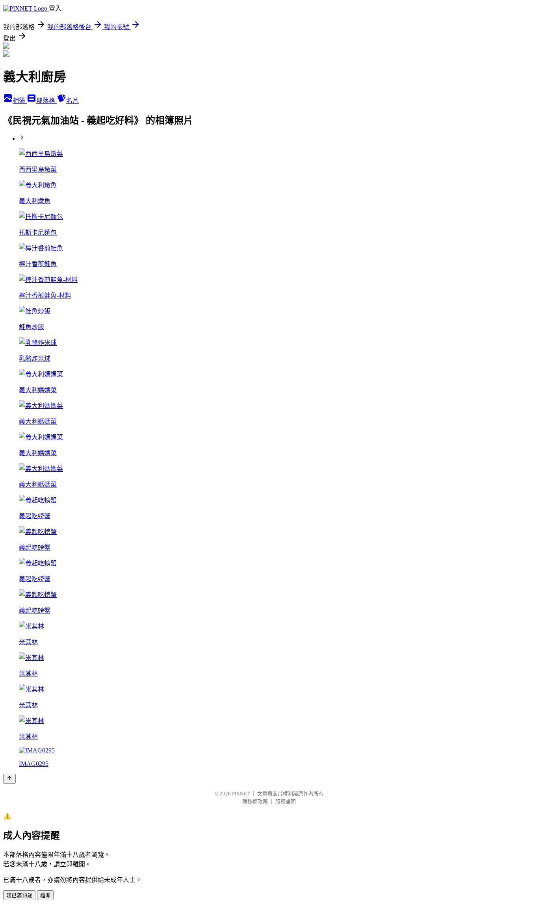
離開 (45, 896)
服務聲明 (285, 801)
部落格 (46, 100)
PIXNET (241, 794)
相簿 (20, 100)
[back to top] (9, 779)
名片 (72, 100)
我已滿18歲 (19, 896)
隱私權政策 (255, 801)
